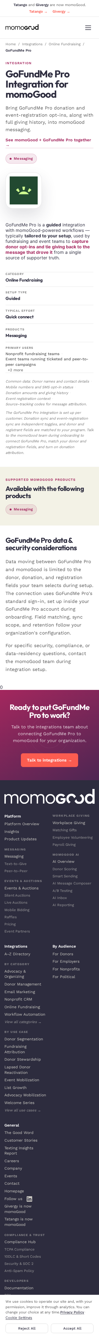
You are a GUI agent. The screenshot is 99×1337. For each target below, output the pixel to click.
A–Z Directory (17, 954)
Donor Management (22, 984)
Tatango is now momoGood (18, 1222)
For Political (64, 976)
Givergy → (61, 11)
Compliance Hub (20, 1242)
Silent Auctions (17, 895)
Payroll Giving (64, 844)
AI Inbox (60, 898)
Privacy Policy (72, 1312)
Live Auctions (16, 902)
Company (13, 1168)
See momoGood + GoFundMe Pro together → (48, 142)
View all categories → (23, 1022)
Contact (12, 1183)
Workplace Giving (69, 823)
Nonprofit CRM (18, 999)
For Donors (63, 954)
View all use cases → (22, 1110)
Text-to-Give (15, 864)
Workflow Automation (24, 1014)
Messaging (13, 856)
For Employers (66, 961)
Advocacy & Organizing (15, 974)
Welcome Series (19, 1102)
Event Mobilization (21, 1080)
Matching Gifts (65, 830)
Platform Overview (21, 824)
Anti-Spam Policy (19, 1271)
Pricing (10, 924)
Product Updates (20, 839)
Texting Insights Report (18, 1151)
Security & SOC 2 (19, 1264)
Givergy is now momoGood (18, 1209)
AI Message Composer (72, 883)
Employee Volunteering (73, 837)
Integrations (32, 44)
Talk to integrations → (49, 760)
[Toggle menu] (88, 27)
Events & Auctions (21, 888)
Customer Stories (20, 1140)
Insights (11, 831)
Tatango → (38, 11)
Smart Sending (65, 876)
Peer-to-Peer (16, 871)
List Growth (15, 1087)
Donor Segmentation (23, 1039)
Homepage (14, 1191)
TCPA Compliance (19, 1249)
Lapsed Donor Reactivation (17, 1070)
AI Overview (64, 861)
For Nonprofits (66, 969)
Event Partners (17, 931)
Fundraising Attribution (15, 1049)
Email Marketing (19, 992)
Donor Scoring (65, 869)
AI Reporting (63, 905)
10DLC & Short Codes (22, 1256)
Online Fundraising (65, 44)
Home (11, 44)
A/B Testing (62, 891)
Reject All (26, 1328)
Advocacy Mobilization (25, 1095)
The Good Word (19, 1132)
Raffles (10, 917)
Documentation (19, 1288)
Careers (11, 1161)
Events (10, 1176)
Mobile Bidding (16, 910)
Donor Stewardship (22, 1059)
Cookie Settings (19, 1318)
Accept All (72, 1328)
